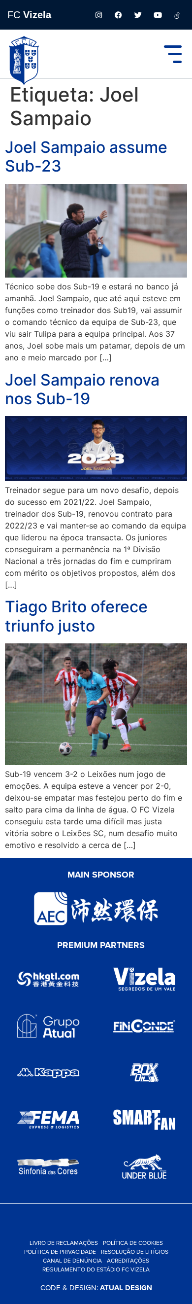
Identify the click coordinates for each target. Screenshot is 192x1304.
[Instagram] (98, 14)
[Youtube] (157, 14)
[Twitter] (137, 14)
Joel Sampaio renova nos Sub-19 (82, 389)
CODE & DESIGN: (96, 1287)
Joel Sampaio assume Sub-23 (86, 157)
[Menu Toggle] (173, 54)
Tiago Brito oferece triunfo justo (76, 616)
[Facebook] (118, 14)
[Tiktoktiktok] (177, 14)
